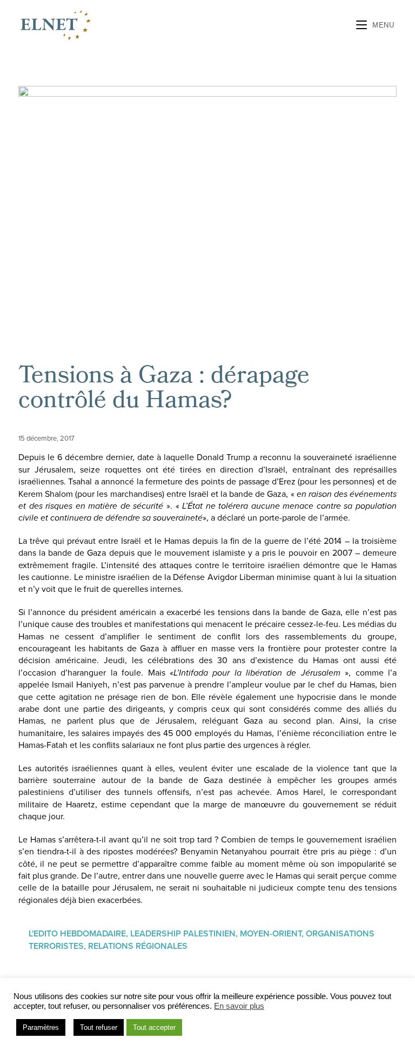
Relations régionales (138, 946)
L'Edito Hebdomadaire (77, 933)
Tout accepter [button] (154, 1027)
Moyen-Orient (271, 933)
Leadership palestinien (183, 933)
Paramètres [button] (41, 1027)
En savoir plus (239, 1006)
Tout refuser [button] (98, 1027)
